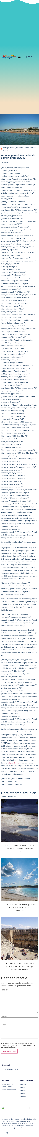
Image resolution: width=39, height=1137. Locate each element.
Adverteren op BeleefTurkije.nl (7, 1086)
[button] (19, 56)
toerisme (19, 147)
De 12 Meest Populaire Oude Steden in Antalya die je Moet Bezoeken (19, 966)
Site (2, 1033)
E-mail (4, 1025)
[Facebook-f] (3, 1133)
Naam (4, 1016)
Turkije (26, 147)
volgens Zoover (13, 762)
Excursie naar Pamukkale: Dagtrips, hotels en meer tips (19, 848)
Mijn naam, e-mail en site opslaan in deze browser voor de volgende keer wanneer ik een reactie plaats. (18, 1045)
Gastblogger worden (10, 1090)
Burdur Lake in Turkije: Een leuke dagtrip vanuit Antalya (19, 907)
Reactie (4, 990)
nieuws (12, 147)
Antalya (6, 147)
